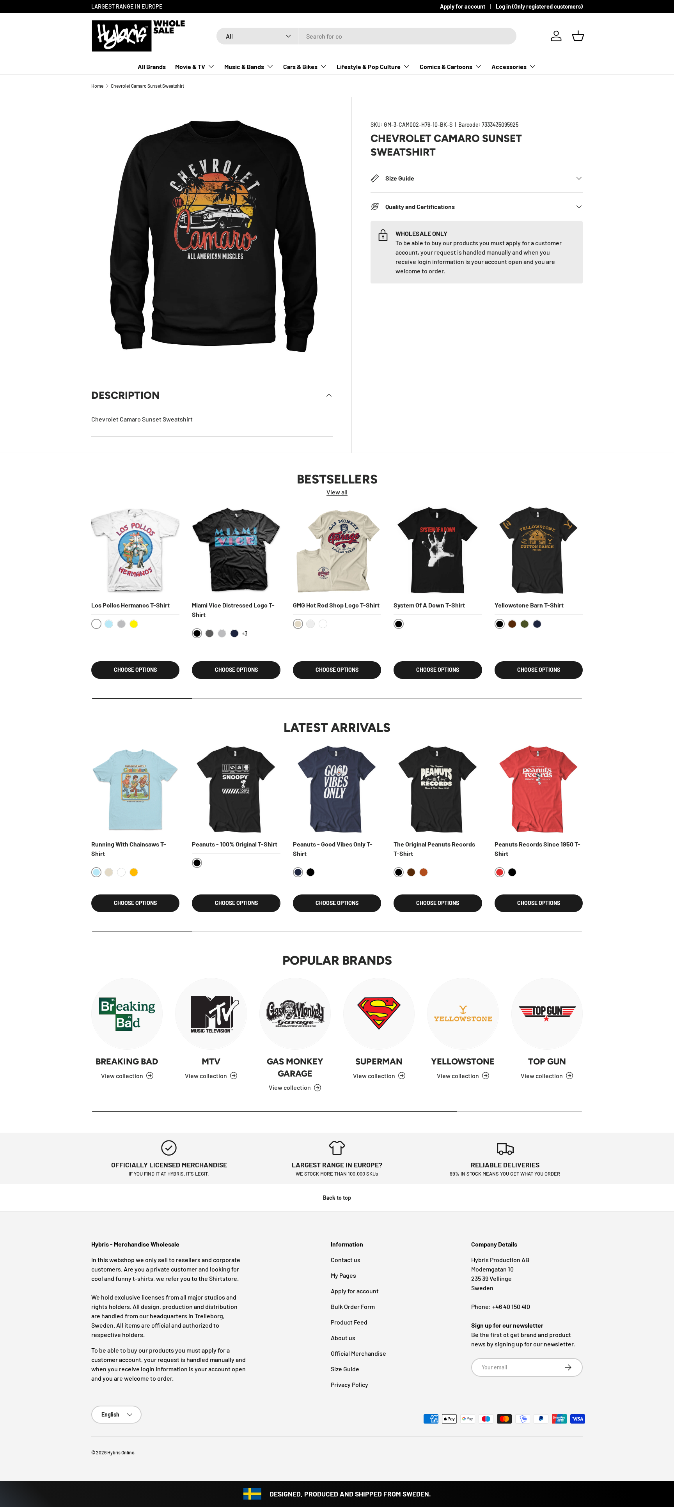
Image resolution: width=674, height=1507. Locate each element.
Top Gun (547, 1061)
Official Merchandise (358, 1353)
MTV (211, 1061)
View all (337, 492)
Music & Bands (244, 66)
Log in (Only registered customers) (539, 6)
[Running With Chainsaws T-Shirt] (135, 789)
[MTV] (211, 1013)
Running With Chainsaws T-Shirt (128, 848)
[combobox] (366, 36)
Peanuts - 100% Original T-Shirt (234, 844)
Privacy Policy (349, 1384)
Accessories (509, 66)
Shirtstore (223, 1278)
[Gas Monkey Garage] (295, 1013)
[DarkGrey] (209, 633)
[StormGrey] (310, 624)
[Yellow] (133, 624)
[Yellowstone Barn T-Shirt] (539, 550)
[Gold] (133, 872)
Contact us (345, 1259)
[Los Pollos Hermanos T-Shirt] (135, 550)
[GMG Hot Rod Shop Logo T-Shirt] (337, 550)
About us (343, 1337)
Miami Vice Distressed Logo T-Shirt (233, 610)
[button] (578, 35)
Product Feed (349, 1322)
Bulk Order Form (353, 1306)
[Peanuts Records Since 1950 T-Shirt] (539, 789)
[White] (323, 624)
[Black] (310, 872)
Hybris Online (120, 1452)
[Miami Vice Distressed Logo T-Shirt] (236, 550)
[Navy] (234, 633)
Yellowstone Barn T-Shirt (529, 605)
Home (97, 85)
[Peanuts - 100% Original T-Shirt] (236, 789)
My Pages (343, 1275)
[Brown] (512, 624)
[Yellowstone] (462, 1013)
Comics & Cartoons (446, 66)
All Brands (152, 66)
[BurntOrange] (423, 872)
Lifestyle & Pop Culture (369, 66)
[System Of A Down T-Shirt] (438, 550)
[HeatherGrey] (121, 624)
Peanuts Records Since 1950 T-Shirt (537, 848)
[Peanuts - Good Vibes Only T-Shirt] (337, 789)
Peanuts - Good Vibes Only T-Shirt (332, 848)
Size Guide (345, 1368)
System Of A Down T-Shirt (429, 605)
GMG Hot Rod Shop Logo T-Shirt (336, 605)
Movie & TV (190, 66)
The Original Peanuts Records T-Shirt (434, 848)
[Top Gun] (547, 1013)
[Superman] (379, 1013)
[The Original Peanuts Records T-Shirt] (438, 789)
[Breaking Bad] (127, 1013)
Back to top (337, 1197)
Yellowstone (463, 1061)
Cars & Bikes (300, 66)
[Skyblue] (109, 624)
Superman (379, 1061)
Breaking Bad (127, 1061)
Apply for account (462, 6)
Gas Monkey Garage (295, 1067)
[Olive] (524, 624)
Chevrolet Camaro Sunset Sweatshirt (147, 85)
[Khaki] (109, 872)
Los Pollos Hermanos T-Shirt (130, 605)
